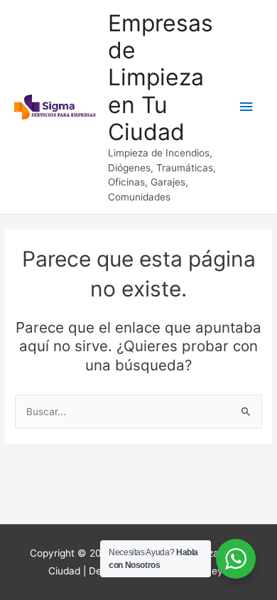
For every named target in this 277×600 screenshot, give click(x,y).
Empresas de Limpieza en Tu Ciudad (160, 77)
